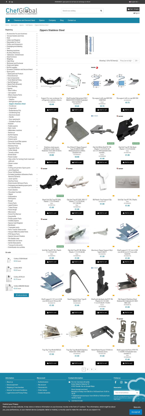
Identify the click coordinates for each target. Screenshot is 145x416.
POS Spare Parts (14, 234)
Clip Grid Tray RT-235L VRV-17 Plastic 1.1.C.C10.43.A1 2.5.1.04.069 (77, 201)
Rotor (127, 151)
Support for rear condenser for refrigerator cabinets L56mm (51, 99)
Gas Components (13, 78)
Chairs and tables (12, 65)
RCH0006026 (77, 303)
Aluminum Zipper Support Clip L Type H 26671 (102, 251)
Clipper (10, 194)
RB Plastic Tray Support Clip (102, 200)
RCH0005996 (102, 254)
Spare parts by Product (15, 74)
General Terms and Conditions (17, 390)
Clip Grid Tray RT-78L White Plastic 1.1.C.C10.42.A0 (77, 251)
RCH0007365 (51, 205)
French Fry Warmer (14, 214)
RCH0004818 (51, 255)
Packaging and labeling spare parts (20, 185)
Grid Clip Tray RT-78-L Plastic (127, 200)
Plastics (11, 99)
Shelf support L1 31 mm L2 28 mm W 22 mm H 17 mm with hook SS (127, 252)
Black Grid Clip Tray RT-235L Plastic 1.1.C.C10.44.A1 (51, 200)
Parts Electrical (13, 76)
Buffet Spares (13, 135)
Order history (42, 390)
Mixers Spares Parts (15, 95)
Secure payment (12, 385)
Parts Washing (12, 86)
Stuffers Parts (13, 181)
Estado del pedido (44, 393)
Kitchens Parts (13, 146)
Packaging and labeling (14, 46)
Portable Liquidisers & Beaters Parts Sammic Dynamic (20, 175)
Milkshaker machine (15, 130)
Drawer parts (12, 139)
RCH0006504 (51, 352)
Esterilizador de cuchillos (16, 247)
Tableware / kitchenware (15, 55)
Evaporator (13, 108)
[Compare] (51, 95)
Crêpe (10, 165)
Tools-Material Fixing (14, 80)
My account (42, 385)
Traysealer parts (13, 227)
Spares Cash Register (15, 223)
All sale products (21, 295)
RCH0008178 (127, 304)
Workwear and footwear (15, 63)
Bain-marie (12, 128)
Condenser (12, 106)
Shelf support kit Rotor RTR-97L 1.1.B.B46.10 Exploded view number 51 (127, 351)
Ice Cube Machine (14, 187)
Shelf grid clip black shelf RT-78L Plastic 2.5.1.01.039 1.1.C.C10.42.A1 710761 (102, 301)
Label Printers (13, 205)
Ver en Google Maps (88, 386)
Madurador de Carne (15, 241)
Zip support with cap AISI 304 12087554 (102, 99)
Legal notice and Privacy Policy (17, 393)
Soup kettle (12, 216)
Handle (11, 117)
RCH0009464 (102, 306)
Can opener (12, 93)
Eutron (102, 154)
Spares (10, 88)
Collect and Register (13, 40)
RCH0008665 (51, 102)
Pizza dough (12, 210)
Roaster (11, 124)
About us (10, 382)
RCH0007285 (102, 353)
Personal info (42, 387)
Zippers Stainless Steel (17, 104)
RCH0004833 (127, 203)
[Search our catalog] (101, 10)
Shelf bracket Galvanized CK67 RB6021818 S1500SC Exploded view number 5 (76, 100)
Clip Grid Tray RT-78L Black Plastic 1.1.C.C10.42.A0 (127, 148)
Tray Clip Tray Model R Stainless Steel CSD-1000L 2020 (77, 351)
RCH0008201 (51, 152)
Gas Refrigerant (13, 82)
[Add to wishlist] (48, 95)
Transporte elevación (15, 245)
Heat (8, 38)
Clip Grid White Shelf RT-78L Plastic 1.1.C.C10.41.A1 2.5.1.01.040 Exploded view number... (102, 149)
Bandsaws (11, 225)
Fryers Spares (13, 190)
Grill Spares (12, 198)
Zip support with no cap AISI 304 (127, 98)
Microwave (12, 212)
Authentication (43, 382)
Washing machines (13, 50)
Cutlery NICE (18, 268)
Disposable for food (13, 42)
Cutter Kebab (12, 150)
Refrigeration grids (15, 101)
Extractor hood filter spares (17, 141)
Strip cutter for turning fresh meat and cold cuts (21, 160)
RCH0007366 (127, 152)
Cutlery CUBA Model (20, 258)
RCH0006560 (102, 201)
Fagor (102, 102)
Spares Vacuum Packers (16, 236)
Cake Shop (10, 61)
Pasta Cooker (12, 157)
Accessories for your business (17, 34)
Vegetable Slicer (13, 148)
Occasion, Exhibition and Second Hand (19, 69)
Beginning (9, 30)
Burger (10, 201)
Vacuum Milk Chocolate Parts (18, 232)
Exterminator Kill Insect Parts (18, 183)
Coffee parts (12, 137)
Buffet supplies (12, 67)
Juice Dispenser (13, 170)
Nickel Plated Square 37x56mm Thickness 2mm (102, 351)
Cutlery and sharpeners (15, 44)
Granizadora (12, 196)
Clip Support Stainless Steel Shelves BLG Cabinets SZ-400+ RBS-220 (127, 301)
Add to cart (53, 110)
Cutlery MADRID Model (21, 286)
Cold (8, 48)
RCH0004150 (77, 255)
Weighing (10, 59)
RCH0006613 (77, 103)
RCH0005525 (77, 353)
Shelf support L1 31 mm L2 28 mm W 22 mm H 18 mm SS (52, 300)
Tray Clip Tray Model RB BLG (51, 350)
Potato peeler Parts (14, 218)
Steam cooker (13, 163)
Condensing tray (14, 112)
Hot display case (13, 238)
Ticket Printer (12, 207)
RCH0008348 (102, 156)
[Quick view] (54, 95)
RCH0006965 (127, 357)
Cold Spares (12, 97)
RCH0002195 (51, 303)
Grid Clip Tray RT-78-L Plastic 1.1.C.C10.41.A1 (51, 251)
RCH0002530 (127, 100)
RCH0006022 (77, 154)
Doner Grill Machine (14, 172)
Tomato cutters (13, 152)
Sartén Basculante (14, 243)
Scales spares (13, 126)
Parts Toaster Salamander (17, 229)
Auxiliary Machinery (13, 53)
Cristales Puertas (15, 121)
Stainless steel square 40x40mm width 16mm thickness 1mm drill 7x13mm (51, 149)
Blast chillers (12, 90)
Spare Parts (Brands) (15, 84)
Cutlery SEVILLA (19, 277)
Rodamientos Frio (15, 110)
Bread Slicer (12, 154)
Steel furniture (12, 57)
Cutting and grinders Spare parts (19, 168)
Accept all (136, 412)
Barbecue (11, 132)
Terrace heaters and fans (15, 36)
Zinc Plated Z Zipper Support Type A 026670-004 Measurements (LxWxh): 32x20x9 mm (77, 149)
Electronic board (14, 115)
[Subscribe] (137, 393)
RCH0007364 (77, 207)
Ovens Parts (12, 203)
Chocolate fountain (14, 192)
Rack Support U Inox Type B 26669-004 (77, 300)
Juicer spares (12, 179)
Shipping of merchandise (15, 387)
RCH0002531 (102, 103)
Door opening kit (14, 119)
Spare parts (11, 71)
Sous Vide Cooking (14, 143)
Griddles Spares (13, 221)
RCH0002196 (127, 256)
